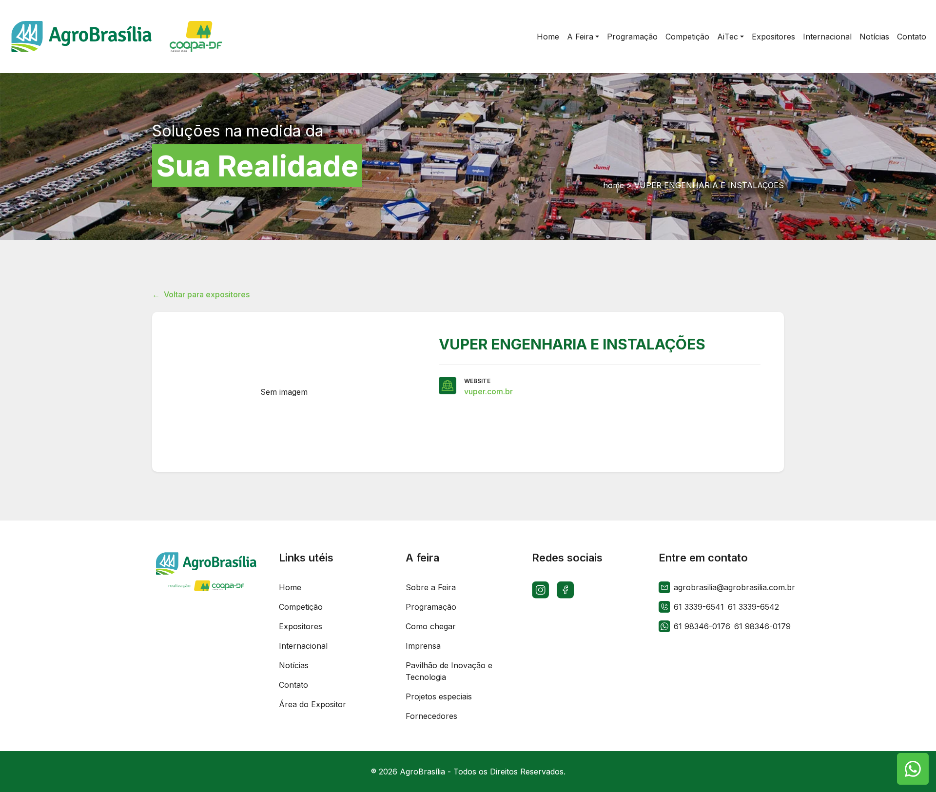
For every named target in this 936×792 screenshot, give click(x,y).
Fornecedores (431, 716)
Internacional (303, 646)
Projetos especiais (439, 696)
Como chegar (431, 626)
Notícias (294, 665)
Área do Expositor (312, 704)
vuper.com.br (488, 391)
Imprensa (423, 646)
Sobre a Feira (431, 587)
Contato (293, 685)
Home (290, 587)
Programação (431, 607)
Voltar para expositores (201, 294)
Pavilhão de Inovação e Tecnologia (449, 671)
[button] (583, 36)
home (613, 185)
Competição (301, 607)
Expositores (300, 626)
